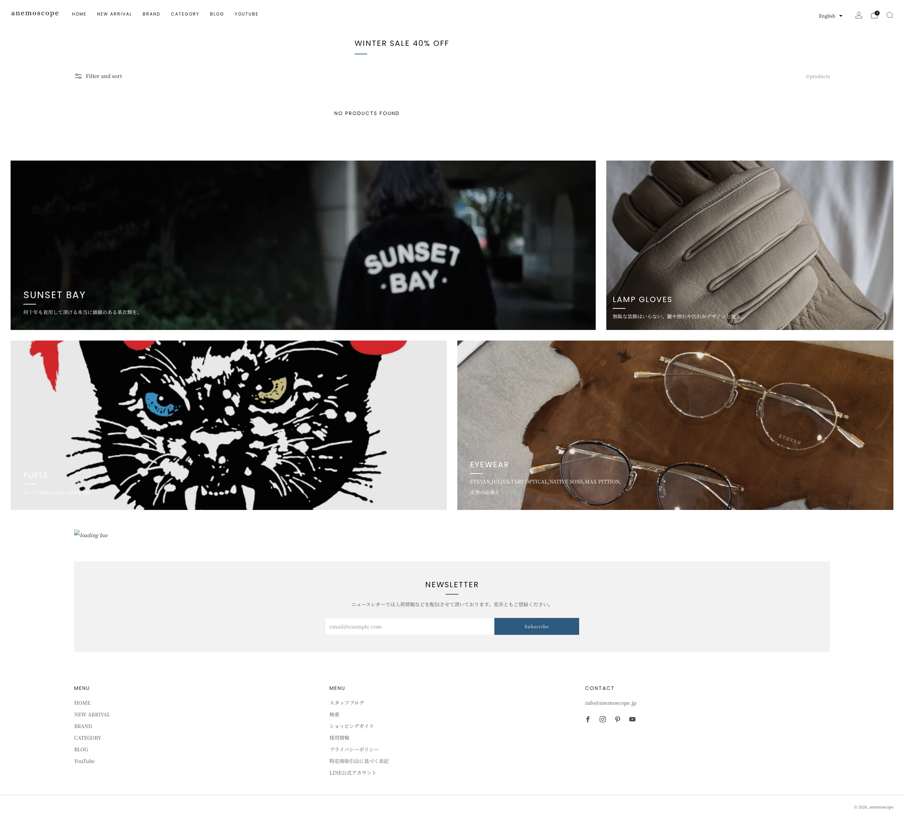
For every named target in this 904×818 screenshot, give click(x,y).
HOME (79, 14)
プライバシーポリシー (354, 749)
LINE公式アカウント (352, 772)
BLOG (217, 14)
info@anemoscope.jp (610, 702)
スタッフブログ (346, 702)
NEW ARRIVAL (114, 14)
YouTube (246, 14)
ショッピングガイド (351, 725)
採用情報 (339, 737)
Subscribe (537, 626)
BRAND (151, 14)
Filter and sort (104, 75)
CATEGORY (185, 14)
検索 (334, 714)
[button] (831, 16)
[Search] (889, 15)
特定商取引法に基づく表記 (359, 760)
